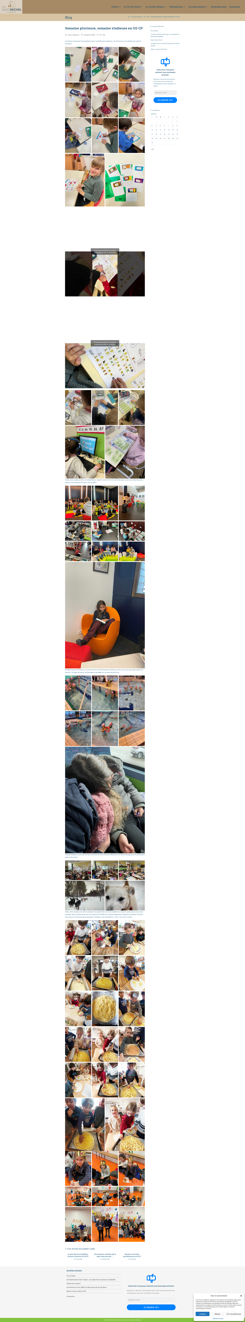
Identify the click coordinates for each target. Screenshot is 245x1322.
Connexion (71, 1296)
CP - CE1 (102, 35)
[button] (241, 1296)
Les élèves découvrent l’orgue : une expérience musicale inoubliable (91, 1280)
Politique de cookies (218, 1318)
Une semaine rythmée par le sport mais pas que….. (105, 1255)
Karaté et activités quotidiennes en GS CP (132, 1255)
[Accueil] (128, 17)
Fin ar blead (154, 31)
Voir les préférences (233, 1314)
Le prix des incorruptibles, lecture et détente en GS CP (78, 1255)
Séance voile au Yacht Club (159, 49)
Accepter (202, 1314)
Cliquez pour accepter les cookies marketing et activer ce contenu (105, 251)
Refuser (217, 1314)
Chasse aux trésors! (156, 40)
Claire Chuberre (73, 35)
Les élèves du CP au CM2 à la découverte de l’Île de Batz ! (87, 1287)
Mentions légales (135, 1320)
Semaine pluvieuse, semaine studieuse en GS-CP (165, 17)
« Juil (152, 149)
